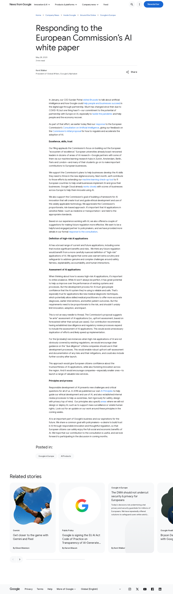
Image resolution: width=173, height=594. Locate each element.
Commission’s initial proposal (67, 131)
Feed (106, 4)
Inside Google (70, 15)
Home (38, 15)
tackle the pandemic (102, 114)
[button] (153, 4)
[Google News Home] (20, 4)
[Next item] (19, 559)
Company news (89, 4)
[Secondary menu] (139, 4)
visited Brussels (90, 100)
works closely (90, 186)
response (100, 124)
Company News (52, 15)
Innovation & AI (40, 4)
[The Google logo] (15, 589)
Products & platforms (64, 4)
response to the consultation (83, 231)
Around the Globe (88, 15)
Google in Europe (108, 15)
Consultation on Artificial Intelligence (81, 127)
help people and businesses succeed (102, 103)
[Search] (132, 4)
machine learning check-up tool (97, 179)
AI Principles (107, 391)
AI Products (66, 456)
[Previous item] (13, 559)
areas (104, 401)
